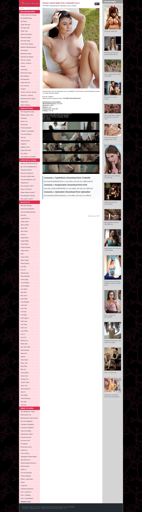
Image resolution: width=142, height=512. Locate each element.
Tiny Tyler (24, 401)
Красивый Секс (25, 460)
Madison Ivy (24, 340)
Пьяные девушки (26, 128)
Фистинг (23, 137)
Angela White (25, 241)
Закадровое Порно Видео (29, 456)
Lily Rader (24, 315)
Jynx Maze (24, 289)
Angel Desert (24, 237)
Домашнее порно (26, 53)
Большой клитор (26, 437)
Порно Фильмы (25, 24)
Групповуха (24, 50)
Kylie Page (24, 299)
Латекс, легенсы (26, 63)
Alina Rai (23, 215)
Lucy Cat (23, 337)
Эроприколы (24, 183)
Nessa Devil (24, 360)
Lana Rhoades (25, 302)
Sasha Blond (24, 372)
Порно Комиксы (25, 105)
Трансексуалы (25, 140)
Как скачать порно (28, 507)
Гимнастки (24, 450)
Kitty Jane (24, 295)
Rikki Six (23, 369)
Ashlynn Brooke (25, 247)
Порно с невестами (27, 479)
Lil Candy (23, 311)
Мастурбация (25, 76)
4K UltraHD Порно (26, 18)
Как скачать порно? (27, 199)
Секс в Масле (25, 453)
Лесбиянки (24, 69)
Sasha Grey (24, 376)
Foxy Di (23, 270)
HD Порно (24, 21)
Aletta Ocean (25, 221)
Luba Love (24, 327)
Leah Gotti (24, 305)
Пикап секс (24, 121)
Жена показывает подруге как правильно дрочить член (112, 117)
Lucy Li (69, 5)
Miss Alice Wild (25, 347)
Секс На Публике (26, 134)
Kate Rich (24, 292)
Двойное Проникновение (28, 47)
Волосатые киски (26, 447)
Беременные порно (27, 434)
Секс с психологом (110, 372)
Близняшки (24, 124)
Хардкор (23, 144)
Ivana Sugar (24, 279)
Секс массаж (25, 85)
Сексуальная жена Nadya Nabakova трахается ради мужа (112, 283)
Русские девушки (26, 472)
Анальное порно (26, 37)
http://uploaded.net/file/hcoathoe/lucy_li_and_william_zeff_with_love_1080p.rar (67, 195)
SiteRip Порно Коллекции (28, 15)
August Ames (25, 250)
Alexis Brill (24, 228)
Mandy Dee (24, 344)
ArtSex (74, 5)
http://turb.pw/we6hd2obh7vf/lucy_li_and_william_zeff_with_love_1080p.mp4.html (68, 181)
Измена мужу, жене (27, 115)
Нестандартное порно (27, 111)
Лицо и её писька (26, 189)
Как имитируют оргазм (28, 195)
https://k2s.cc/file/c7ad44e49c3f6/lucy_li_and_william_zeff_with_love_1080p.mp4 (68, 188)
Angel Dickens (25, 218)
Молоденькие (25, 79)
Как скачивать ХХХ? (27, 186)
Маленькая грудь (26, 73)
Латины (23, 66)
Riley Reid (24, 366)
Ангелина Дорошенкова (28, 212)
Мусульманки (25, 466)
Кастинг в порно (26, 60)
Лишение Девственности (28, 463)
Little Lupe (24, 321)
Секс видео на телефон (28, 156)
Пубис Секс (24, 31)
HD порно (63, 5)
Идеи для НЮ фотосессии (29, 163)
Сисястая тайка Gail (110, 31)
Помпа (23, 482)
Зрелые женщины (26, 34)
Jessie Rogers (25, 286)
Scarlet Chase (25, 382)
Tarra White (24, 395)
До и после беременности (29, 166)
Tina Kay (23, 405)
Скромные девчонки (27, 489)
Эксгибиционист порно (28, 411)
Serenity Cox (24, 379)
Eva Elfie (23, 266)
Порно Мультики (26, 150)
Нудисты (23, 469)
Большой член (25, 440)
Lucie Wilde (24, 331)
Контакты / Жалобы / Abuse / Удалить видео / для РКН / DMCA (55, 507)
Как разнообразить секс (28, 179)
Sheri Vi (23, 392)
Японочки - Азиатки (27, 95)
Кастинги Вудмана (26, 421)
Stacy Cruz (24, 385)
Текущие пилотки (26, 170)
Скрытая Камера (26, 431)
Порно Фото (24, 102)
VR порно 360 (25, 28)
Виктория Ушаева (26, 205)
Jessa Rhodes (25, 282)
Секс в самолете (26, 492)
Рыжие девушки (26, 476)
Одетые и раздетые (27, 173)
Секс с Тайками (25, 495)
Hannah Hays (25, 273)
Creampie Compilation (27, 424)
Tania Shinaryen (25, 398)
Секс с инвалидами (27, 498)
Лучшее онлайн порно (28, 176)
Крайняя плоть (25, 147)
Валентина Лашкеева (27, 209)
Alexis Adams (25, 225)
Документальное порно (28, 98)
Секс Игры (24, 153)
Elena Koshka (25, 263)
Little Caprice (25, 318)
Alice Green (24, 231)
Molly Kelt (24, 353)
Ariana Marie (24, 244)
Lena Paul (24, 308)
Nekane (23, 356)
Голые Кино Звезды (27, 44)
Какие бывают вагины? (28, 192)
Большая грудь (54, 5)
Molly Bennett (25, 350)
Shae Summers (25, 389)
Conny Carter (25, 257)
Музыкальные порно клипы (29, 418)
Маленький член (26, 415)
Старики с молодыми (27, 131)
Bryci (22, 254)
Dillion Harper (25, 260)
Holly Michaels (25, 276)
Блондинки (24, 444)
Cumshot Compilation (27, 427)
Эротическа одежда (27, 57)
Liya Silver (24, 324)
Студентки (24, 485)
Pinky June (24, 363)
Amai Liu (23, 234)
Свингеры (24, 118)
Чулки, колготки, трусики (28, 92)
